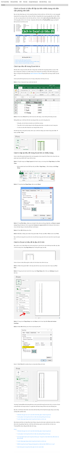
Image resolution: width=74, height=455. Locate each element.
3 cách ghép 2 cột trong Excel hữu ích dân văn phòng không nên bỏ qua (33, 416)
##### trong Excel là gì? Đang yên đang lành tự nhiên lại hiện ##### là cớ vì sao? (36, 444)
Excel (15, 429)
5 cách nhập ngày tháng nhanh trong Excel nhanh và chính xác (31, 419)
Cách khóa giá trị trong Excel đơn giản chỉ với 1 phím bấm (30, 447)
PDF (21, 1)
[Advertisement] (37, 38)
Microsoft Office (14, 1)
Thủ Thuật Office (5, 1)
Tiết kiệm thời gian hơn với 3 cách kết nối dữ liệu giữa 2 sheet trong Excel (34, 414)
